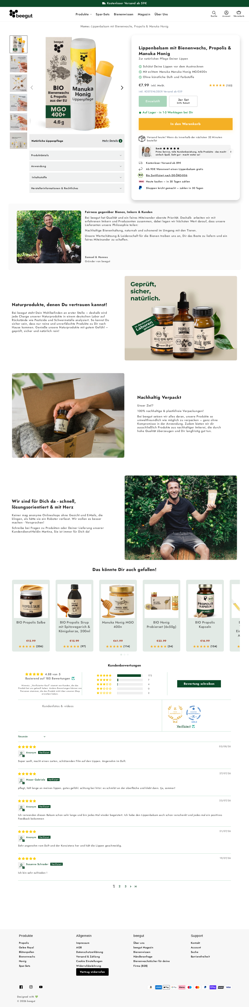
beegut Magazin (143, 947)
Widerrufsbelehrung (88, 966)
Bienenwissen (141, 952)
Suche (195, 952)
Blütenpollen (26, 952)
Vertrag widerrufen (92, 972)
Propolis (24, 943)
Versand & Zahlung (88, 956)
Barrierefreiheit (200, 956)
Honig (22, 961)
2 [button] (120, 886)
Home (85, 26)
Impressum (82, 943)
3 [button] (126, 886)
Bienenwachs (27, 956)
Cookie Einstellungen (89, 961)
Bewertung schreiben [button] (199, 684)
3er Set (183, 101)
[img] (27, 747)
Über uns (139, 943)
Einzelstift (153, 101)
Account (196, 947)
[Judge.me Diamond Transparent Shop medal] (193, 713)
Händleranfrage (142, 956)
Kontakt (195, 943)
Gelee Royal (26, 947)
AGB (79, 947)
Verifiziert (184, 726)
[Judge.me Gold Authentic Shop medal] (175, 713)
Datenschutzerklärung (89, 952)
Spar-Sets (24, 966)
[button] (83, 14)
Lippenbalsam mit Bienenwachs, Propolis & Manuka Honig (129, 26)
